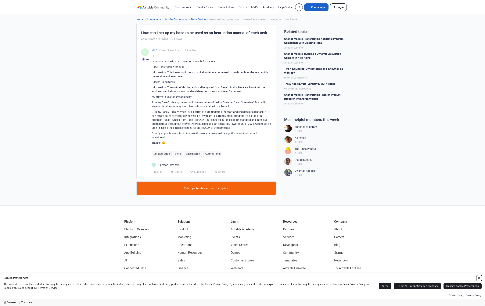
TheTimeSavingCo (306, 149)
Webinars (237, 268)
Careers (339, 237)
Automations (213, 153)
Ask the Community (176, 19)
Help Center (285, 7)
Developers (290, 245)
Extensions (131, 245)
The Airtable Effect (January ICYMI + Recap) (310, 84)
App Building (132, 252)
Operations (185, 245)
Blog (337, 245)
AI (125, 260)
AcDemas (300, 138)
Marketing (184, 237)
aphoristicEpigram (306, 127)
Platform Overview (136, 229)
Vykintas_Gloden (305, 171)
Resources (290, 221)
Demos (235, 252)
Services (288, 237)
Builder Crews (205, 7)
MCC (154, 50)
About (338, 229)
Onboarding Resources (297, 88)
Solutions (184, 221)
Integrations (132, 237)
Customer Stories (242, 260)
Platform (130, 221)
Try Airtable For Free (347, 268)
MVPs (254, 7)
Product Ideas (226, 7)
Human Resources (190, 252)
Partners (288, 229)
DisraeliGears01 (304, 160)
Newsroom (341, 260)
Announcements (294, 47)
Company (340, 221)
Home (139, 19)
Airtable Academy (243, 229)
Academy (268, 7)
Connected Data (135, 268)
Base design (193, 153)
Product (183, 229)
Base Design (198, 19)
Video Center (239, 245)
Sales (181, 260)
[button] (316, 7)
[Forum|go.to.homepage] (153, 7)
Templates (290, 260)
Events (243, 7)
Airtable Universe (294, 268)
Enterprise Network (295, 77)
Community (154, 19)
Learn (235, 221)
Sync (178, 153)
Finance (183, 268)
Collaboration (161, 153)
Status (338, 252)
